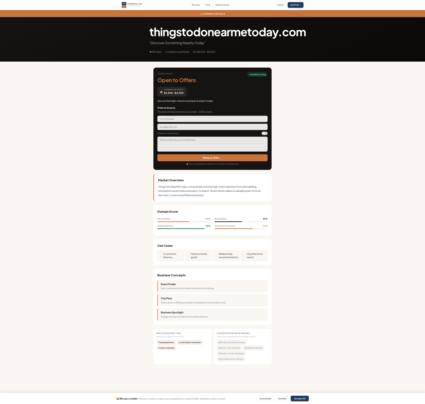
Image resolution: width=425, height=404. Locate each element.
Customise (265, 398)
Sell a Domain (222, 4)
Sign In (280, 5)
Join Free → (295, 5)
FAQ (207, 4)
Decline (282, 398)
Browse (196, 4)
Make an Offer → (212, 157)
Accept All (299, 398)
